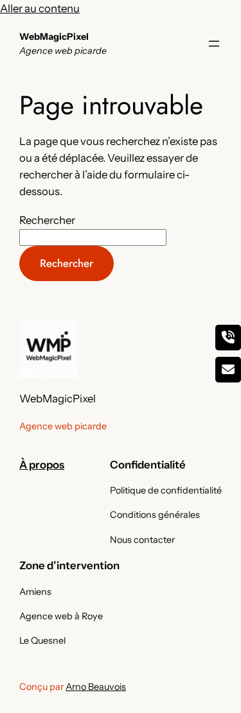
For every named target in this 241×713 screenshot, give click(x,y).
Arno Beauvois (96, 686)
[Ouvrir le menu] (214, 43)
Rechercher (47, 220)
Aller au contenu (40, 8)
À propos (41, 464)
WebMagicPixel (54, 36)
